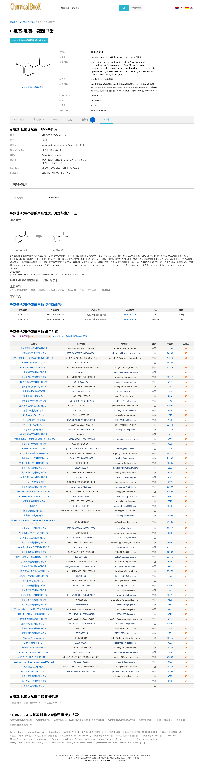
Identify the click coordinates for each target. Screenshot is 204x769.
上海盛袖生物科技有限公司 (33, 628)
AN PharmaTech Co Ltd (34, 415)
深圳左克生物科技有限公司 (33, 681)
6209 (170, 681)
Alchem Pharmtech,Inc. (34, 638)
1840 (170, 401)
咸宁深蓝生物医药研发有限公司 (34, 576)
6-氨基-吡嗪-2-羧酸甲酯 (33, 87)
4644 (170, 628)
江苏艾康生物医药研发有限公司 (34, 453)
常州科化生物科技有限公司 (33, 528)
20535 (170, 463)
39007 (170, 652)
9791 (170, 439)
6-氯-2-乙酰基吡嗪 (18, 290)
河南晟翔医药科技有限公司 (33, 633)
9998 (170, 444)
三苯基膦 (92, 290)
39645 (170, 557)
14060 (170, 353)
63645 (170, 638)
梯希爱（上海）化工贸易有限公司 (34, 547)
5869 (170, 410)
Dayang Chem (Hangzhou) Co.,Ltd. (34, 491)
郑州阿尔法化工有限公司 (33, 420)
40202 (170, 348)
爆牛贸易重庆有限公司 (33, 511)
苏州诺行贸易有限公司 (33, 482)
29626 (170, 448)
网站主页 (13, 22)
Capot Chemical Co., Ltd (33, 363)
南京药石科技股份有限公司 (33, 600)
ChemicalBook (25, 8)
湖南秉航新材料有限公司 (33, 501)
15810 (170, 453)
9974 (170, 561)
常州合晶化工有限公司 (33, 425)
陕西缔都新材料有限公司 (33, 585)
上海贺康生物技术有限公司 (33, 401)
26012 (170, 528)
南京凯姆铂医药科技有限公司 (33, 434)
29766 (170, 647)
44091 (170, 542)
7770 (170, 501)
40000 (170, 405)
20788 (170, 429)
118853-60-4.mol (99, 110)
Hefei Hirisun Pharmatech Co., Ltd (34, 496)
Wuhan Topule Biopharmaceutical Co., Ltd (34, 662)
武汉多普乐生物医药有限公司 (33, 538)
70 (170, 633)
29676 (170, 571)
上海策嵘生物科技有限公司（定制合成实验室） (34, 439)
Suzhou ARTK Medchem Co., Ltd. (34, 652)
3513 (170, 477)
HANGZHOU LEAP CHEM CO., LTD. (34, 657)
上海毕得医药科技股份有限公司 (34, 405)
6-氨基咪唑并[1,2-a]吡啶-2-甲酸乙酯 (71, 720)
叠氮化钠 (72, 290)
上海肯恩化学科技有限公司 (33, 623)
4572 (170, 576)
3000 (170, 533)
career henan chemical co (34, 647)
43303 (170, 657)
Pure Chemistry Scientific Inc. (34, 367)
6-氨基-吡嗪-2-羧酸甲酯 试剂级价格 (29, 40)
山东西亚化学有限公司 (33, 429)
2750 (170, 604)
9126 (170, 600)
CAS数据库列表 (26, 22)
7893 (170, 581)
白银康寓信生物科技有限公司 (33, 382)
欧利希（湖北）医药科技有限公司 (34, 614)
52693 (170, 491)
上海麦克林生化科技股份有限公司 (34, 571)
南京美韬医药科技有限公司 (33, 487)
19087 (170, 487)
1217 (170, 590)
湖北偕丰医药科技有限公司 (33, 552)
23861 (170, 506)
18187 (170, 363)
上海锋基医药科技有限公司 (33, 604)
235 (170, 619)
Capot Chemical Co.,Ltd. (33, 448)
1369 (170, 468)
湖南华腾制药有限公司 (33, 410)
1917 (170, 386)
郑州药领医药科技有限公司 (33, 372)
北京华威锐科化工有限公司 (33, 353)
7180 (170, 434)
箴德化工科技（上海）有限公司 (34, 533)
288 (170, 396)
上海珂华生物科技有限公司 (33, 472)
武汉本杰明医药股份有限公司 (33, 619)
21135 (170, 522)
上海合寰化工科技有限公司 (33, 590)
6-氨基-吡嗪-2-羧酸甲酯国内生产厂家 (70, 336)
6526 (170, 676)
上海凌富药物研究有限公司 (33, 566)
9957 (170, 643)
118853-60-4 (130, 314)
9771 (170, 614)
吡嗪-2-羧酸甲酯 (165, 720)
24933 (170, 458)
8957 (170, 609)
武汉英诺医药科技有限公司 (33, 561)
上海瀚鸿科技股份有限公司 (33, 377)
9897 (170, 496)
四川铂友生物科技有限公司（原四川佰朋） (34, 609)
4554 (170, 391)
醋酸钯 (42, 290)
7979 (170, 538)
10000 (170, 585)
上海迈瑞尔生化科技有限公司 (33, 348)
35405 (170, 671)
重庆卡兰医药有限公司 (33, 515)
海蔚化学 (34, 506)
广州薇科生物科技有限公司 (33, 686)
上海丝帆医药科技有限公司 (33, 468)
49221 (170, 595)
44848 (170, 358)
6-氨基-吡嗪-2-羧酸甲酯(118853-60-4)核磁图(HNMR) (35, 702)
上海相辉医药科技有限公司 (33, 542)
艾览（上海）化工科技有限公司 (34, 463)
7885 (170, 372)
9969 (170, 482)
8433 (170, 662)
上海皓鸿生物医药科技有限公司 (34, 458)
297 (170, 382)
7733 (170, 420)
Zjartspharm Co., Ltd (34, 643)
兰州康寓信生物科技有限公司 (33, 477)
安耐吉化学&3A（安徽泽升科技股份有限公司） (34, 358)
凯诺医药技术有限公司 (33, 396)
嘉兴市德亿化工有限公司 (33, 581)
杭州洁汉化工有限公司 (33, 666)
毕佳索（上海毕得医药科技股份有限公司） (34, 557)
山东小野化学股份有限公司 (33, 444)
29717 (170, 547)
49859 (170, 666)
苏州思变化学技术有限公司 (33, 386)
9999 (170, 472)
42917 (170, 377)
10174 (170, 367)
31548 (170, 425)
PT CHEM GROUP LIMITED (34, 671)
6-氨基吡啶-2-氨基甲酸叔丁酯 (121, 720)
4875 (170, 415)
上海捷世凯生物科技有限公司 (33, 595)
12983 (170, 552)
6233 (170, 686)
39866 (170, 511)
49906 (170, 515)
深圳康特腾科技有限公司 (33, 391)
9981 (170, 566)
